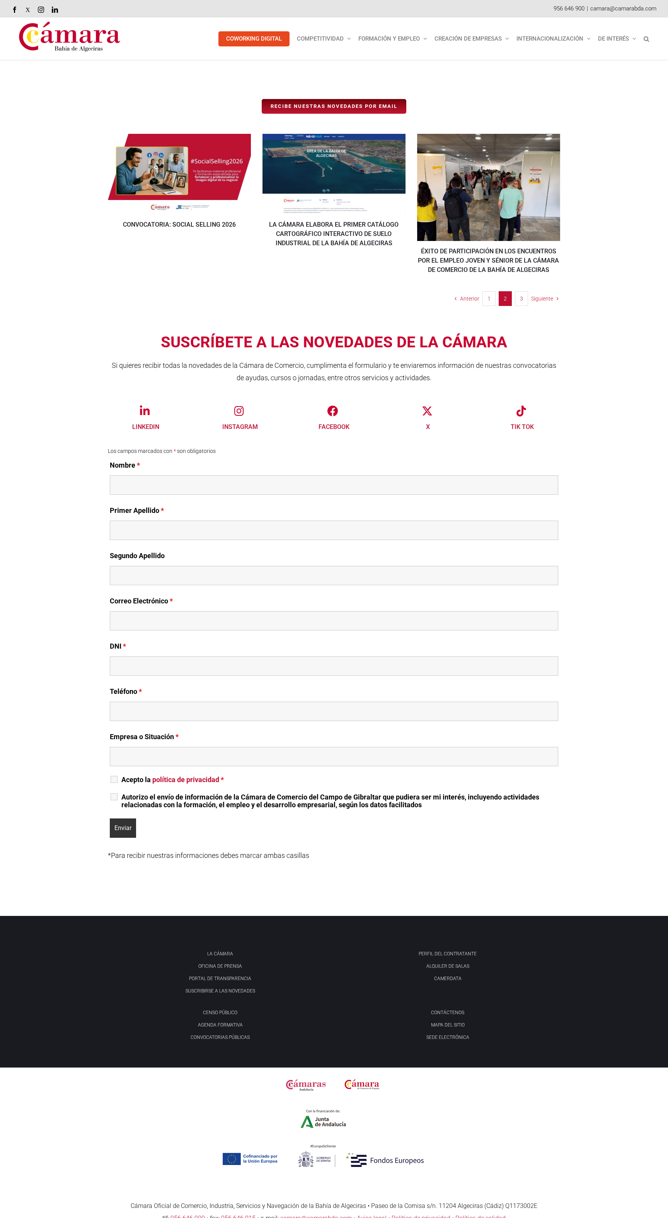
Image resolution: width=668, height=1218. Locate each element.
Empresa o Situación (144, 737)
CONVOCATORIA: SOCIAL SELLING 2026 (179, 224)
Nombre (125, 465)
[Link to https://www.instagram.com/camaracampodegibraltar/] (239, 411)
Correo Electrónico (141, 601)
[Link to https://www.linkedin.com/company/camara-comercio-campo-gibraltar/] (145, 411)
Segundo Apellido (137, 556)
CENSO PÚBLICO (220, 1012)
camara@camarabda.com (623, 8)
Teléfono (126, 691)
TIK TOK (522, 426)
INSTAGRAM (240, 426)
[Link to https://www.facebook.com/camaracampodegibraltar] (333, 411)
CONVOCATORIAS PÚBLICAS (220, 1037)
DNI (118, 646)
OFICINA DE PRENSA (220, 966)
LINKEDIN (145, 426)
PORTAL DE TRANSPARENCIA (220, 978)
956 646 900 (569, 8)
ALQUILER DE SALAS (447, 966)
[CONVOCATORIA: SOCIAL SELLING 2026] (179, 174)
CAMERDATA (448, 978)
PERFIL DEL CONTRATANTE (448, 954)
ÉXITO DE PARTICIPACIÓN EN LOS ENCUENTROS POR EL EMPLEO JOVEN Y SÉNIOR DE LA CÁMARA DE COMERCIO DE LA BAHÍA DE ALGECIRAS (488, 260)
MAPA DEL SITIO (448, 1025)
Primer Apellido (137, 510)
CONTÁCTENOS (447, 1012)
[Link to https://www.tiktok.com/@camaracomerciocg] (521, 411)
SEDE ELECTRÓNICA (447, 1037)
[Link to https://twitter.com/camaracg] (427, 411)
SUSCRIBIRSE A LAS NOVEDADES (220, 991)
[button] (646, 38)
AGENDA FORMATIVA (220, 1025)
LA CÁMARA (220, 954)
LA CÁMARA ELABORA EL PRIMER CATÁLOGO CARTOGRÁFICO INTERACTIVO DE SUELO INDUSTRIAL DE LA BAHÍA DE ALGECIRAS (334, 234)
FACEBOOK (334, 426)
